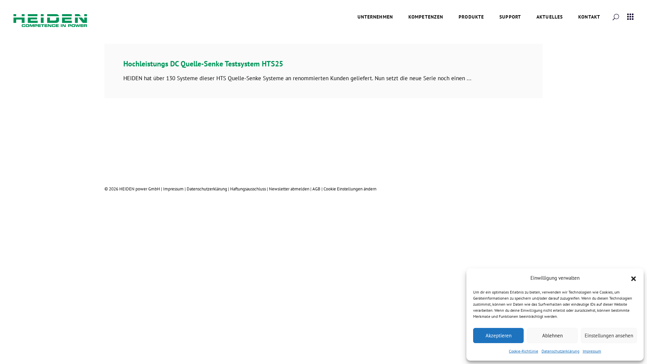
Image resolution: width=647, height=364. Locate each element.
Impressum (592, 351)
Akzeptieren (499, 335)
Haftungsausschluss (248, 189)
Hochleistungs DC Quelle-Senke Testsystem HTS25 (203, 63)
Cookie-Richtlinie (523, 351)
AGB (316, 189)
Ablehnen (552, 335)
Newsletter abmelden (289, 189)
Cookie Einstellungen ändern (350, 189)
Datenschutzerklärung (560, 351)
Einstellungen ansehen (609, 335)
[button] (633, 278)
